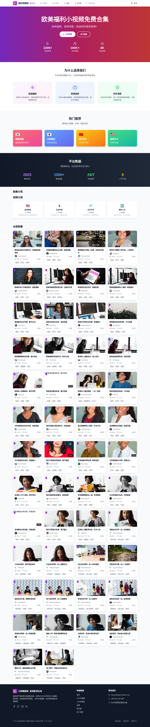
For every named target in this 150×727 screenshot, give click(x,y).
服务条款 (126, 721)
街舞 (78, 705)
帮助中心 (134, 721)
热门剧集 (84, 34)
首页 (78, 695)
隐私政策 (118, 721)
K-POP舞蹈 (81, 698)
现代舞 (79, 709)
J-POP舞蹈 (81, 702)
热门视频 (80, 712)
